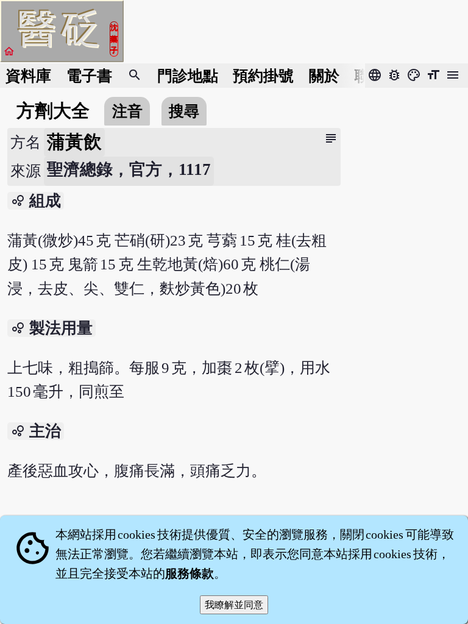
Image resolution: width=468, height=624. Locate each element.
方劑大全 (53, 111)
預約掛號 (263, 76)
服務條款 (189, 573)
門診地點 (187, 76)
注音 (127, 111)
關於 (324, 76)
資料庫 (28, 76)
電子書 (89, 76)
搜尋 (184, 111)
